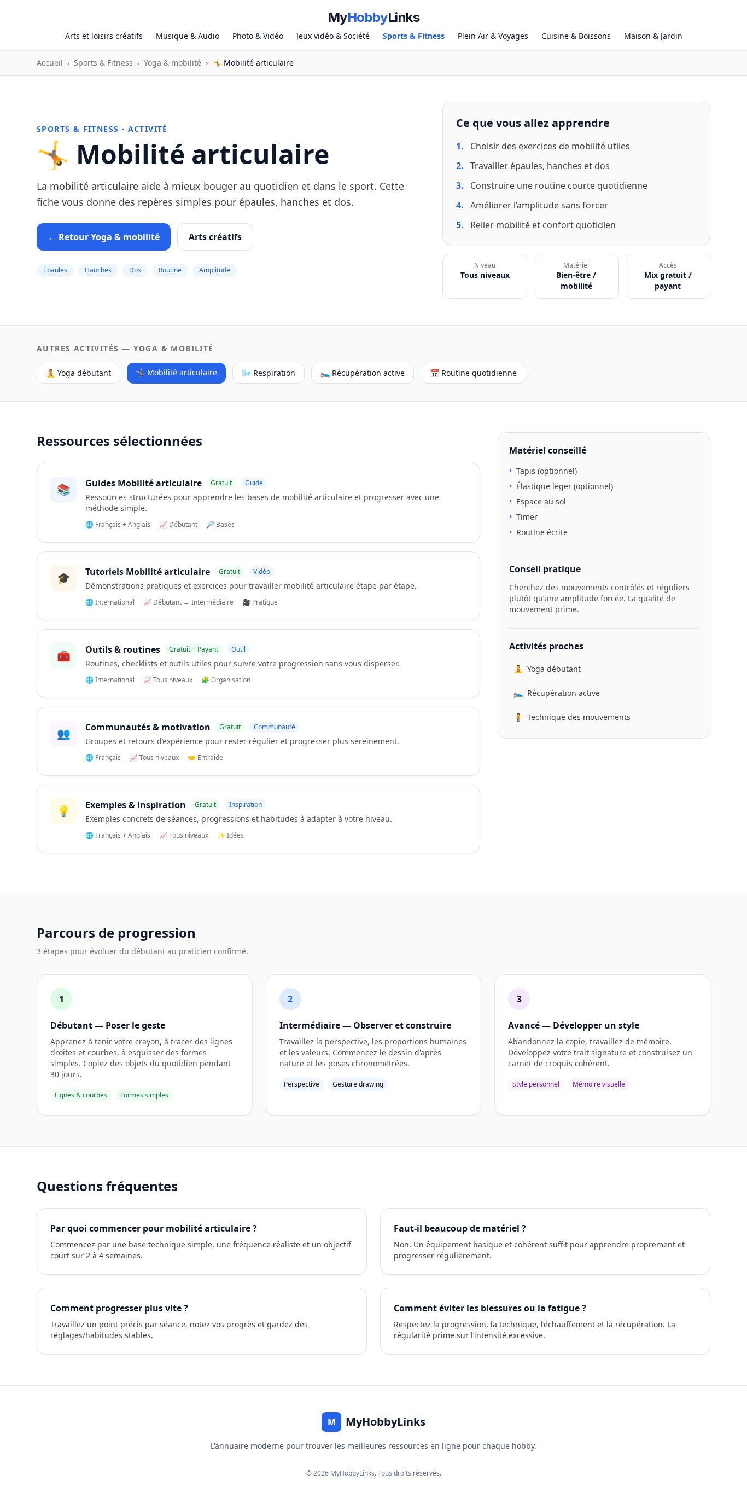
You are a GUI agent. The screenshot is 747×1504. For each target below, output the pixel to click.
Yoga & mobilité (172, 62)
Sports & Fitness (414, 36)
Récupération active (556, 693)
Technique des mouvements (572, 717)
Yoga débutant (547, 669)
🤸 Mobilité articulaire (176, 372)
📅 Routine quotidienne (473, 373)
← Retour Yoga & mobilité (104, 237)
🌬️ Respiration (268, 373)
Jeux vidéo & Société (333, 36)
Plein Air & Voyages (493, 36)
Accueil (50, 62)
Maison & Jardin (653, 36)
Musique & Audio (187, 36)
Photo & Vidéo (257, 36)
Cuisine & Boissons (576, 36)
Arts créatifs (215, 237)
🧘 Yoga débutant (78, 373)
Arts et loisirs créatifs (104, 36)
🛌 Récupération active (362, 373)
